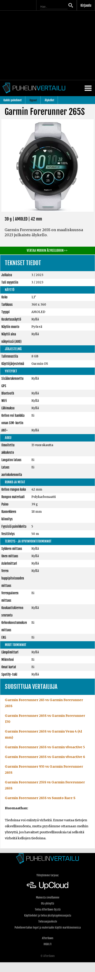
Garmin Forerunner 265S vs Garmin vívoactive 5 (45, 747)
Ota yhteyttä (47, 903)
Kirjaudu (85, 5)
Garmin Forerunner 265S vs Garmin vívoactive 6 (45, 757)
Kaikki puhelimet (12, 100)
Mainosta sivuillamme (47, 897)
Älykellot (49, 100)
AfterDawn (47, 938)
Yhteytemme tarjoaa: (47, 875)
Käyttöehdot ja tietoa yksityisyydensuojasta (47, 915)
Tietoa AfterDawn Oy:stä (47, 909)
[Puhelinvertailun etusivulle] (47, 858)
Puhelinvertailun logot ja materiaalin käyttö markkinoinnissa (48, 927)
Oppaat (33, 100)
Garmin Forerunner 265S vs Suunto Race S (40, 798)
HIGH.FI (47, 944)
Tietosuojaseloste (47, 921)
